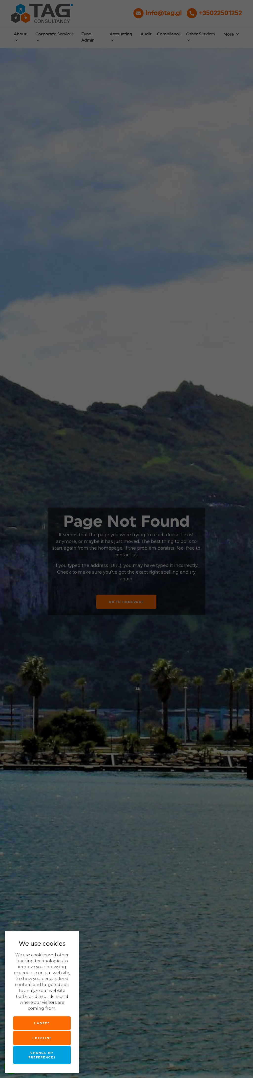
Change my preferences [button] (42, 1055)
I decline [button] (42, 1038)
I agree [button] (42, 1023)
